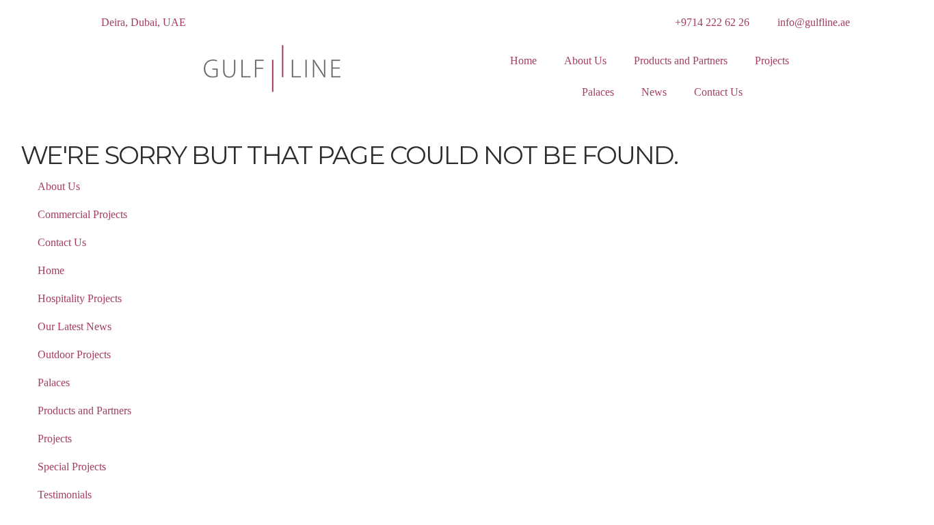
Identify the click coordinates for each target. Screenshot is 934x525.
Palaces (598, 92)
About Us (585, 60)
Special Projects (72, 466)
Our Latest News (74, 326)
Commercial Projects (82, 214)
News (654, 92)
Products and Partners (681, 60)
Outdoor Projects (74, 354)
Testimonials (65, 494)
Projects (772, 60)
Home (523, 60)
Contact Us (718, 92)
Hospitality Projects (80, 298)
